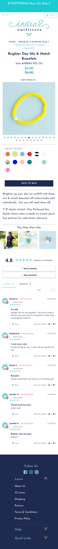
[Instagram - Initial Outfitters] (31, 472)
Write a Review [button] (30, 268)
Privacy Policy (22, 518)
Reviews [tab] (7, 284)
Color (13, 149)
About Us (20, 486)
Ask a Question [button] (30, 275)
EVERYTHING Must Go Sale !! (29, 3)
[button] (50, 324)
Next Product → (29, 80)
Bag (52, 15)
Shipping (20, 499)
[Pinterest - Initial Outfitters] (37, 472)
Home (12, 42)
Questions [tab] (23, 284)
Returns (19, 505)
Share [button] (16, 324)
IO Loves (20, 492)
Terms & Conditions (26, 512)
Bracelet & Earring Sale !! (34, 42)
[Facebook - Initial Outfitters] (25, 472)
